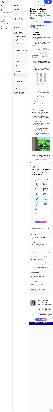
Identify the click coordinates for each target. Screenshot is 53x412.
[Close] (30, 323)
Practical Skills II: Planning (42, 264)
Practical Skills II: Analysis (36, 269)
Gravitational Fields (41, 259)
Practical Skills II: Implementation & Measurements (40, 267)
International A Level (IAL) (36, 5)
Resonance (33, 259)
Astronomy (44, 262)
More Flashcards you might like (39, 276)
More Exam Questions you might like (40, 256)
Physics (45, 5)
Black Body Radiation (35, 262)
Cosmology (33, 264)
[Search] (39, 2)
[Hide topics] (29, 5)
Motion (44, 269)
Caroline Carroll (44, 26)
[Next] (51, 198)
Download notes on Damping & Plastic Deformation (42, 323)
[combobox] (33, 2)
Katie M (42, 25)
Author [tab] (34, 296)
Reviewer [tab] (43, 296)
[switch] (52, 411)
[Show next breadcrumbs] (51, 6)
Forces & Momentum (35, 272)
